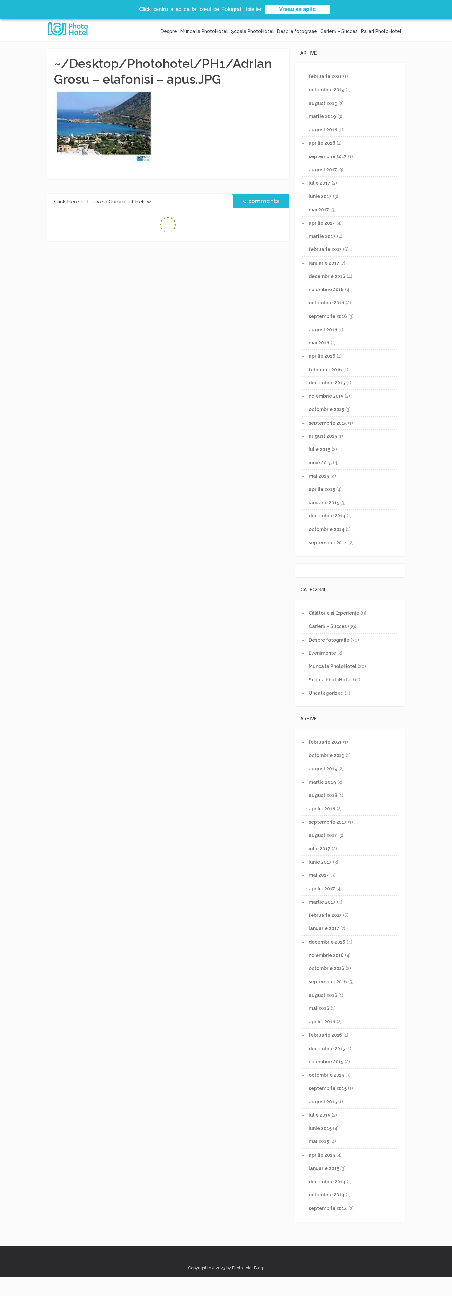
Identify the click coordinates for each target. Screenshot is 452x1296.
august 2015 (323, 436)
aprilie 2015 (322, 489)
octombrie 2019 (326, 89)
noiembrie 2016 (326, 289)
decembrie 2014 (327, 515)
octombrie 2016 (326, 302)
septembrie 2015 (328, 422)
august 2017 (323, 169)
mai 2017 (319, 209)
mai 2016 (319, 342)
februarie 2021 (325, 76)
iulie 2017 (319, 183)
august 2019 (323, 103)
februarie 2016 (325, 369)
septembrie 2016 (328, 316)
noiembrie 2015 (326, 396)
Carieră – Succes (339, 31)
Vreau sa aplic (297, 9)
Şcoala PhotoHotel (252, 31)
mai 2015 (319, 476)
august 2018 (323, 129)
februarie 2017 (325, 249)
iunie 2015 (320, 462)
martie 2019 (322, 116)
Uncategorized (326, 693)
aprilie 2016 (322, 356)
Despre (169, 31)
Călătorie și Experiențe (334, 613)
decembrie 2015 (327, 382)
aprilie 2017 (322, 223)
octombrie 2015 (326, 409)
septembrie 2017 (328, 156)
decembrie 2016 (327, 276)
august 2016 (323, 329)
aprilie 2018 (322, 143)
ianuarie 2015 (324, 502)
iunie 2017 (320, 196)
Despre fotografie (297, 31)
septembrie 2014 (328, 542)
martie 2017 (322, 236)
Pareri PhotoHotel (381, 31)
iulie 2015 (319, 449)
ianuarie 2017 (324, 263)
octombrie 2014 (326, 529)
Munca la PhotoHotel (204, 31)
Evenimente (322, 653)
